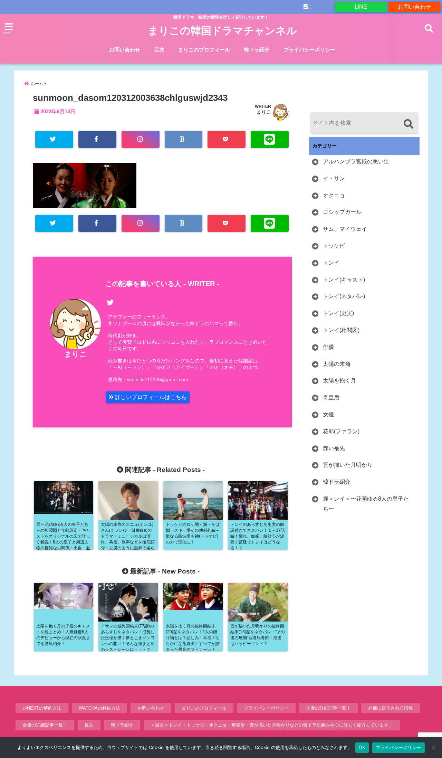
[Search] (408, 124)
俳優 (328, 347)
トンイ (331, 263)
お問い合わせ (414, 7)
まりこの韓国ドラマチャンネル (222, 30)
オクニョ (334, 195)
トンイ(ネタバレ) (344, 296)
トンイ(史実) (338, 313)
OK (362, 747)
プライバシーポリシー (309, 50)
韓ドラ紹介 (257, 50)
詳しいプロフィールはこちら (150, 397)
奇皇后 (331, 397)
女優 (328, 414)
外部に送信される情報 (390, 708)
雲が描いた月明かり (348, 465)
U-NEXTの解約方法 (41, 708)
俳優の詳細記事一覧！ (328, 708)
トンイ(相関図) (341, 330)
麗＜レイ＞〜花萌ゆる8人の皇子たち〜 (366, 504)
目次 (159, 50)
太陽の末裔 (336, 364)
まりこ (264, 112)
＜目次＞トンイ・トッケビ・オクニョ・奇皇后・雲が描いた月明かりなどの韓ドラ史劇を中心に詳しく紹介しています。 (272, 725)
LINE (361, 7)
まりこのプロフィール (204, 50)
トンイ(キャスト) (344, 280)
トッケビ (334, 246)
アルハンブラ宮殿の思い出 (356, 161)
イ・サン (334, 178)
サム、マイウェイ (345, 229)
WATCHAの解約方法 (99, 708)
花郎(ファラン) (341, 431)
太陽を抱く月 (339, 380)
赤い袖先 (334, 448)
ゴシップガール (342, 212)
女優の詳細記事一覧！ (44, 725)
